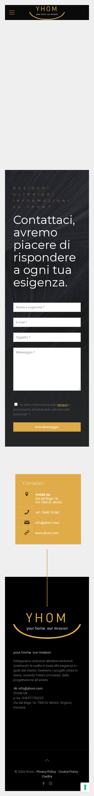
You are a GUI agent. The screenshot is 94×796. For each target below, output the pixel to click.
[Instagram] (50, 783)
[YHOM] (47, 12)
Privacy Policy (46, 772)
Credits (47, 776)
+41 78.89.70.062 (47, 512)
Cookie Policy (68, 772)
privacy (62, 405)
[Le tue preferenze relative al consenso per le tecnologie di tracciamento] (85, 787)
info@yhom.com (47, 523)
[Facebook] (43, 783)
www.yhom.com (47, 533)
